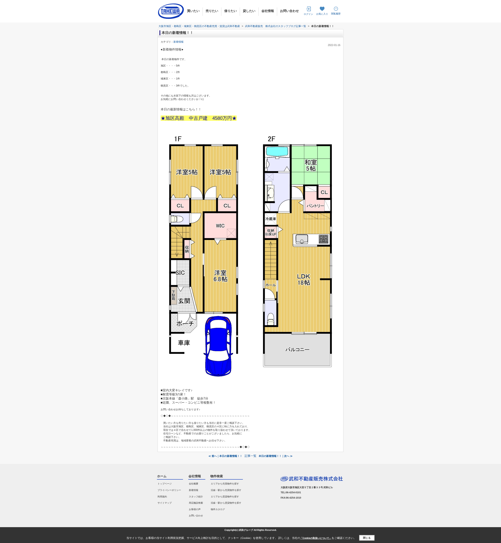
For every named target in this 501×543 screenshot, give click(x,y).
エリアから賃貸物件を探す (225, 496)
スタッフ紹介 (196, 496)
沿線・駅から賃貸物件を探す (226, 503)
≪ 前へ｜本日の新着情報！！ (225, 456)
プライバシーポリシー (169, 490)
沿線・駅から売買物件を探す (226, 490)
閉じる (367, 538)
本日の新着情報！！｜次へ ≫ (276, 456)
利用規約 (162, 496)
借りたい (230, 11)
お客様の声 (195, 509)
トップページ (165, 483)
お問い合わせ (289, 11)
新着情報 (178, 41)
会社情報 (267, 11)
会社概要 (193, 483)
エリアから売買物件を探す (225, 483)
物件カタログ (218, 509)
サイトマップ (165, 503)
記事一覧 (250, 455)
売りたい (212, 11)
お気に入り (322, 14)
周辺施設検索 (196, 503)
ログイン (308, 14)
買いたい (193, 11)
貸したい (249, 11)
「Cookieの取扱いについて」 (316, 538)
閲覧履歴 (336, 13)
